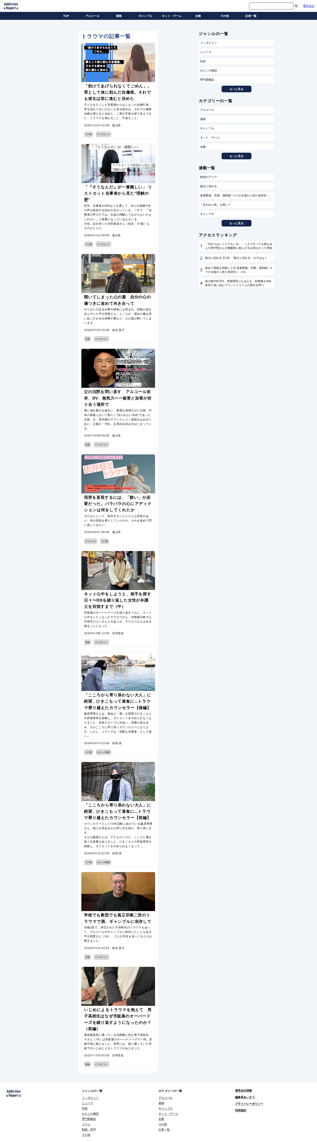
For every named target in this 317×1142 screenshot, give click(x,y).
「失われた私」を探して (215, 205)
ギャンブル (145, 16)
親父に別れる (208, 186)
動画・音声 (89, 1129)
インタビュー (103, 134)
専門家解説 (207, 80)
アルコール (93, 16)
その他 (224, 16)
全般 (198, 16)
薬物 (119, 16)
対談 (203, 61)
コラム (86, 1124)
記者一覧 (251, 16)
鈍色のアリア (208, 177)
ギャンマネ (207, 214)
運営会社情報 (243, 1090)
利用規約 (240, 1110)
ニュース (205, 52)
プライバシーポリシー (249, 1104)
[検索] (296, 5)
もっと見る (236, 89)
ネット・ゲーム (172, 16)
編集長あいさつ (245, 1097)
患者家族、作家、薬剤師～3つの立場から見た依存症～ (234, 195)
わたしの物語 (103, 752)
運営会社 (308, 6)
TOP (66, 16)
